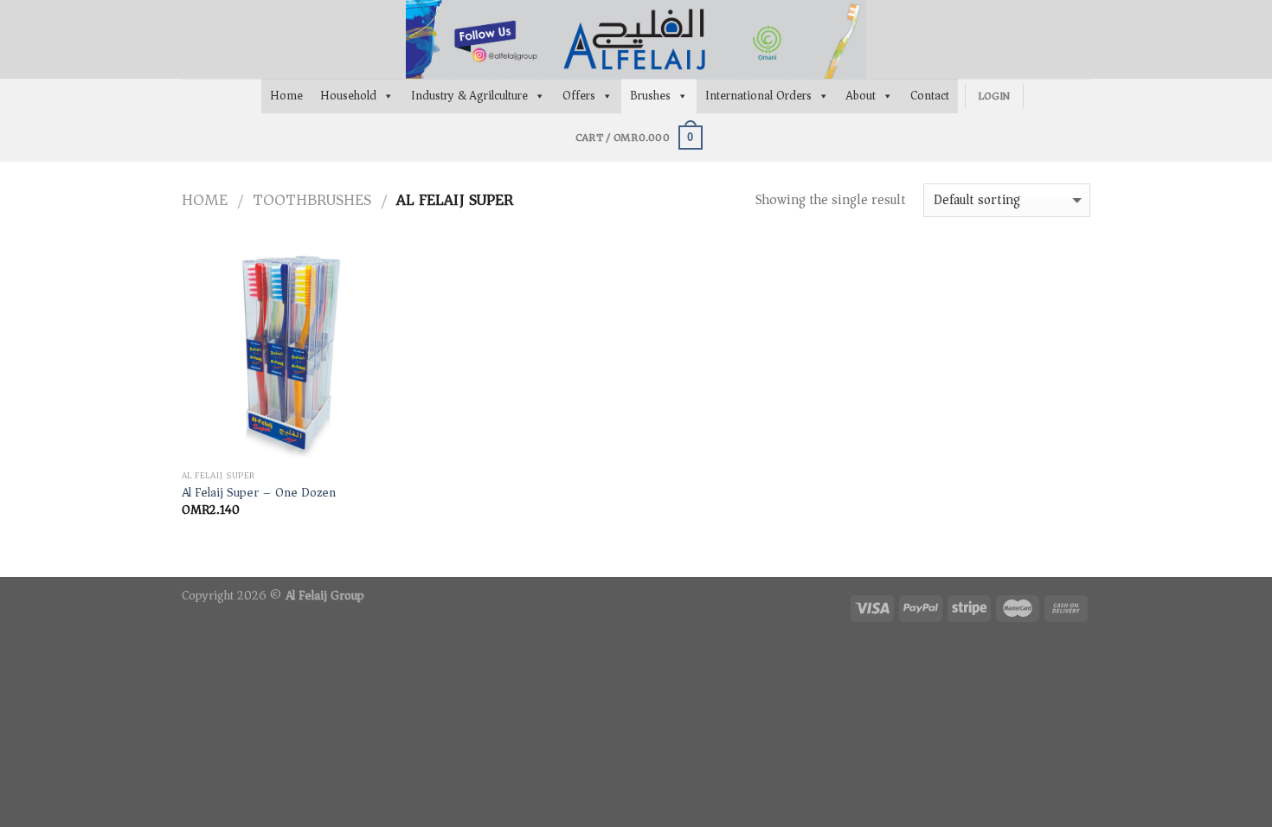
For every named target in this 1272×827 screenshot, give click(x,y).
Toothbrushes (312, 200)
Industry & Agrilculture (469, 95)
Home (286, 95)
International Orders (758, 95)
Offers (578, 95)
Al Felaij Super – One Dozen (259, 493)
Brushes (650, 95)
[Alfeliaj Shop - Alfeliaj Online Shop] (636, 39)
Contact (929, 95)
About (861, 95)
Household (348, 95)
